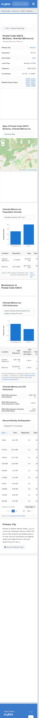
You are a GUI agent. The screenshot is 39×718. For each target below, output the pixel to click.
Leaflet (23, 170)
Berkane (33, 47)
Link (9, 373)
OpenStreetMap (32, 170)
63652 (33, 86)
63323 (33, 82)
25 (24, 511)
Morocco (16, 11)
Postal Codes (5, 11)
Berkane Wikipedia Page (15, 547)
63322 (28, 82)
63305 (28, 79)
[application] (19, 236)
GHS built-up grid (32, 275)
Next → (29, 511)
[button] (20, 4)
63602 (28, 86)
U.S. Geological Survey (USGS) (16, 516)
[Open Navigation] (33, 4)
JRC (8, 273)
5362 (34, 58)
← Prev (7, 511)
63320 (33, 81)
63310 (33, 79)
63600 (33, 84)
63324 (28, 84)
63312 (28, 81)
